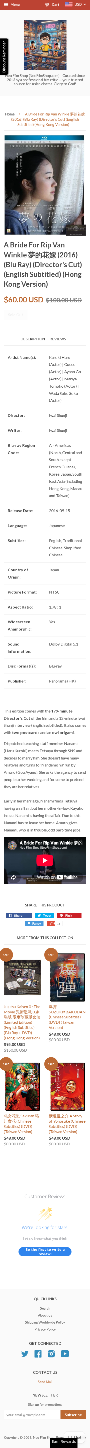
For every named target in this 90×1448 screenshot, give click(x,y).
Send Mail (45, 1382)
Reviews (58, 339)
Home (10, 114)
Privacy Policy (45, 1329)
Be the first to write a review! (45, 1251)
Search (45, 1308)
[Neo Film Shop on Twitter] (24, 1356)
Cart (55, 4)
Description (32, 339)
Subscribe (73, 1415)
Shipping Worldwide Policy (45, 1322)
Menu (15, 4)
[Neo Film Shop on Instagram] (51, 1356)
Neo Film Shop (43, 1438)
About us (45, 1315)
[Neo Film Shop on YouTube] (65, 1356)
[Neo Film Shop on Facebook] (38, 1356)
